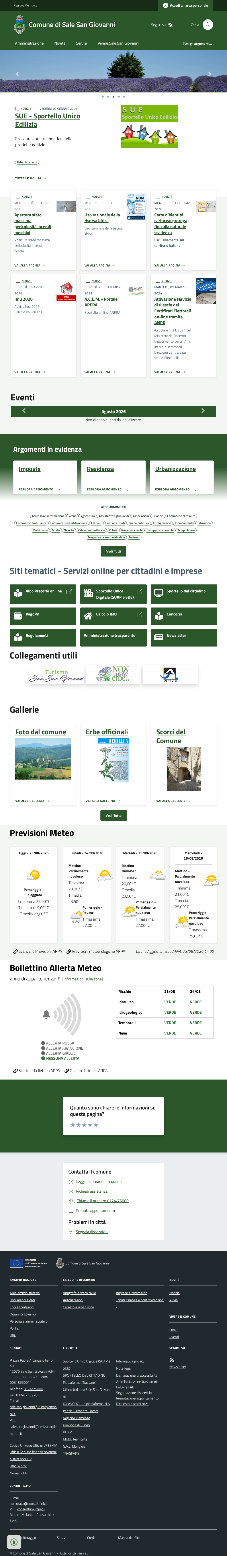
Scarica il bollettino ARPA (39, 1071)
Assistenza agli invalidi (114, 515)
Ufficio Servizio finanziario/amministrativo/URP (33, 1455)
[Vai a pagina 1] (103, 97)
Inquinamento (184, 523)
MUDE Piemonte (75, 1439)
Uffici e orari (18, 1466)
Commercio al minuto (181, 515)
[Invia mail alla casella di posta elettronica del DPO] (29, 1503)
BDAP (67, 1432)
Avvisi (173, 1300)
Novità (59, 43)
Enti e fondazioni (22, 1307)
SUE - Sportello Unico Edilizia (47, 120)
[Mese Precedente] (24, 410)
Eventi (174, 1336)
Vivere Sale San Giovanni (118, 43)
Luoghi (174, 1329)
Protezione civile (132, 530)
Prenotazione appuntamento (137, 1398)
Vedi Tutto (113, 815)
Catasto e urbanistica (78, 1307)
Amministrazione (29, 43)
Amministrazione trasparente (137, 1381)
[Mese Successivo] (203, 410)
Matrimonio (40, 530)
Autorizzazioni (73, 1300)
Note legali (124, 1368)
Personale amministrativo (28, 1321)
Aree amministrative (25, 1292)
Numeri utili (18, 1473)
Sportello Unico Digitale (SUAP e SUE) (86, 1364)
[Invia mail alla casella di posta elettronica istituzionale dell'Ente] (34, 1410)
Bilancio (158, 515)
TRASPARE (71, 1453)
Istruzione (204, 523)
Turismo (134, 537)
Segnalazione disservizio (134, 1392)
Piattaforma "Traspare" (79, 1382)
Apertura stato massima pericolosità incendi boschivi (32, 224)
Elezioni (96, 523)
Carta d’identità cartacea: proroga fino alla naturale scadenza (170, 224)
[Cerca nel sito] (206, 24)
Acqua (72, 515)
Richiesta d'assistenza (132, 1403)
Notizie (174, 1292)
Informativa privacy (130, 1361)
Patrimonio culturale (91, 530)
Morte (56, 530)
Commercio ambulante (31, 523)
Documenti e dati (22, 1300)
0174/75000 (33, 1388)
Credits (92, 1537)
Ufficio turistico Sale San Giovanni (86, 1393)
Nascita (69, 530)
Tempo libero (186, 530)
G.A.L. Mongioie (74, 1446)
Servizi (81, 43)
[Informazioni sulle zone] (82, 979)
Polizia (113, 530)
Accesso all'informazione (48, 515)
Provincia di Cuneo (76, 1425)
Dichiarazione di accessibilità (136, 1375)
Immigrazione (162, 523)
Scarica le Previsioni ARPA (40, 951)
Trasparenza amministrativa (106, 537)
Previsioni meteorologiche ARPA (98, 951)
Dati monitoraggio (23, 1537)
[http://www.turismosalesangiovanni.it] (56, 676)
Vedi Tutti (113, 551)
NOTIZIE (25, 108)
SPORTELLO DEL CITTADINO (84, 1375)
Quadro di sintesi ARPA (88, 1071)
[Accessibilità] (14, 1542)
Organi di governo (23, 1314)
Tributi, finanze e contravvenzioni (140, 1303)
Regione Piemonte (25, 5)
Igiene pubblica (139, 523)
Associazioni (141, 515)
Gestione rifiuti (115, 523)
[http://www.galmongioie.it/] (170, 674)
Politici (14, 1328)
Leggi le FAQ (125, 1387)
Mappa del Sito (129, 1537)
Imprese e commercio (131, 1292)
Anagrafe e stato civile (79, 1292)
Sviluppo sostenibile (160, 530)
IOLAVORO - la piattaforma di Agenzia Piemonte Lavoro (86, 1407)
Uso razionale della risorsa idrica (102, 218)
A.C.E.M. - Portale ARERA (100, 302)
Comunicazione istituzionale (68, 523)
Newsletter (177, 1366)
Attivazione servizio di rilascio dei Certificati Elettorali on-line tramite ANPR (172, 311)
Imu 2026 (23, 299)
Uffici (13, 1335)
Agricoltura (87, 515)
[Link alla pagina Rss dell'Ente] (172, 1360)
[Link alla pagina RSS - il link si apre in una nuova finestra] (170, 24)
